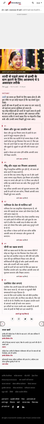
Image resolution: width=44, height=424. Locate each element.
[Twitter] (25, 319)
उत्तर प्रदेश (5, 364)
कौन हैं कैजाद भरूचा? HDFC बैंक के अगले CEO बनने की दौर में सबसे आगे (21, 344)
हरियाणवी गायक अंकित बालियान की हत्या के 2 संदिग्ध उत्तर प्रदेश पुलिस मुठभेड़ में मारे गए (20, 361)
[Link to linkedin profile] (23, 406)
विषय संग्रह (35, 402)
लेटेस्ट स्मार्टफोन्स (17, 388)
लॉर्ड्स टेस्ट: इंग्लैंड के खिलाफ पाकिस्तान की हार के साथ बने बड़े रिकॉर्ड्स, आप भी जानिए (21, 352)
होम (3, 10)
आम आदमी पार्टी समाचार (26, 380)
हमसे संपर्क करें (31, 399)
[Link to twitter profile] (18, 406)
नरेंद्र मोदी (27, 376)
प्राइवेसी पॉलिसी (14, 399)
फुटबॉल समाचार (6, 388)
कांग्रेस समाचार (18, 376)
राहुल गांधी (5, 392)
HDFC (4, 347)
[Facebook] (12, 319)
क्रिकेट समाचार (32, 384)
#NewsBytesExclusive (9, 380)
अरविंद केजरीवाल (7, 376)
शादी (4, 97)
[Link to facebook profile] (12, 406)
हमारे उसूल (5, 402)
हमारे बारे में (5, 399)
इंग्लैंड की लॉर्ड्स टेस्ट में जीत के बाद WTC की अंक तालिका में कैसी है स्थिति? (21, 335)
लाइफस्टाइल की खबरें (15, 10)
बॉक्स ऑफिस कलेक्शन (19, 384)
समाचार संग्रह (26, 402)
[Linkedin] (31, 319)
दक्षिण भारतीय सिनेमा (21, 392)
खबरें (6, 10)
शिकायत (12, 402)
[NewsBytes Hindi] (14, 3)
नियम (23, 399)
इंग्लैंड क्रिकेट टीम (7, 338)
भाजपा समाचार (6, 384)
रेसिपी (11, 392)
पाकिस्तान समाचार (30, 388)
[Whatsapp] (19, 319)
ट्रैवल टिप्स (35, 376)
